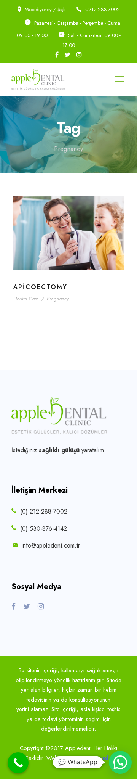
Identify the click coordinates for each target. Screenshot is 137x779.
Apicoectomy (40, 287)
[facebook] (57, 54)
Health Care (26, 298)
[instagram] (79, 54)
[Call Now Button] (18, 762)
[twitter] (67, 54)
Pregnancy (58, 298)
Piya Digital (95, 758)
